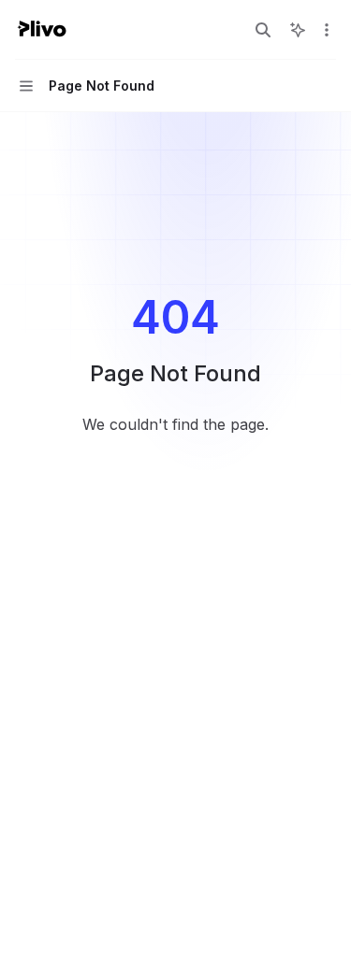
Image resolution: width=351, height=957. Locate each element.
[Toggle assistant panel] (297, 29)
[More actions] (326, 30)
